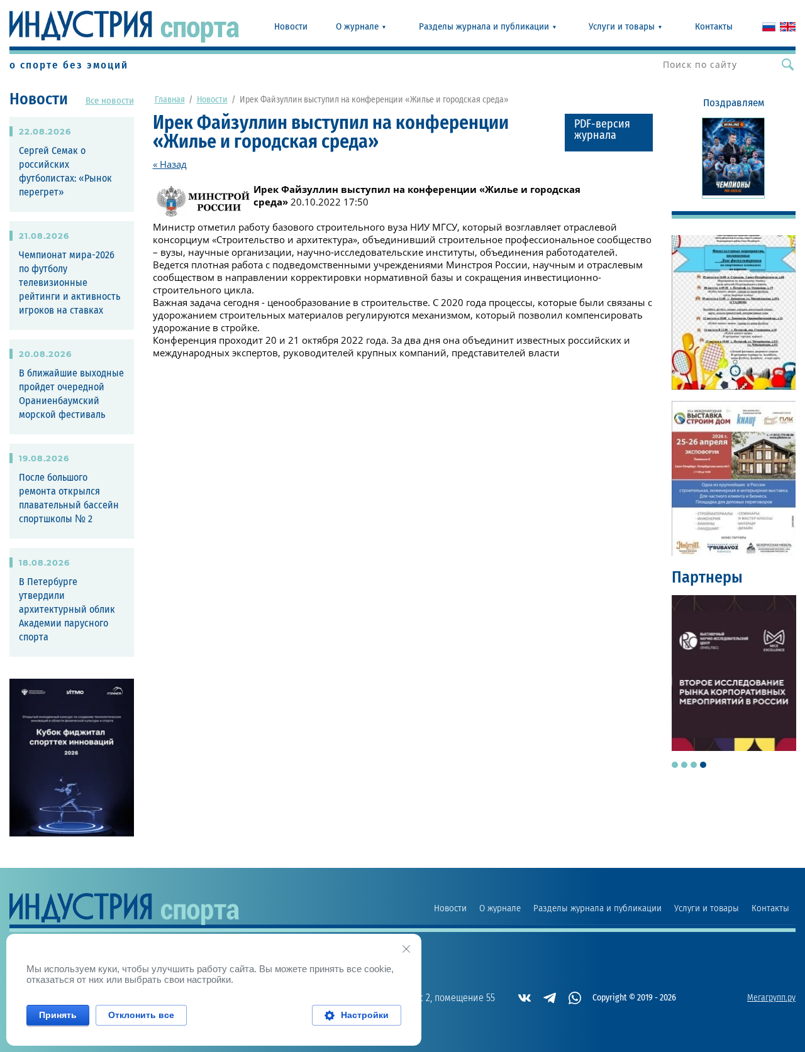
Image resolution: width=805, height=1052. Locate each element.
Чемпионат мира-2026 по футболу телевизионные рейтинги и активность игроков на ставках (69, 282)
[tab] (675, 765)
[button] (609, 132)
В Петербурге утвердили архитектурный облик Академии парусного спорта (67, 609)
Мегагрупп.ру (771, 998)
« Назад (170, 164)
